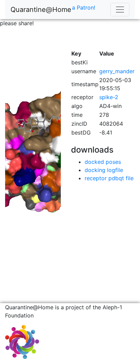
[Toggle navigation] (119, 9)
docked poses (103, 161)
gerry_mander (117, 71)
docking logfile (104, 170)
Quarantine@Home (41, 9)
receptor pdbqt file (109, 178)
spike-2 (108, 97)
